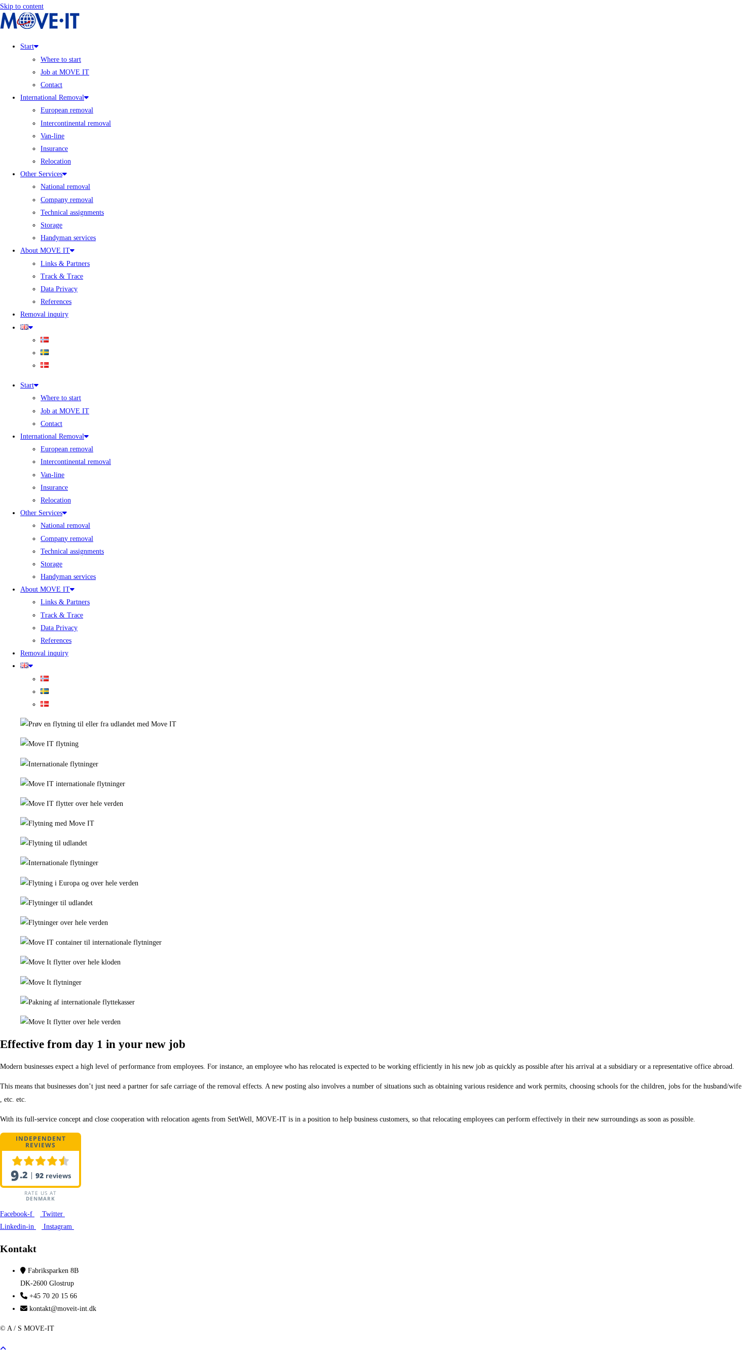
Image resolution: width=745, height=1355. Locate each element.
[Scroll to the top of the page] (3, 1348)
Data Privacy (59, 289)
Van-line (52, 136)
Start (27, 46)
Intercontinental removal (76, 123)
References (56, 301)
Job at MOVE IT (65, 72)
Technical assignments (72, 212)
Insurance (54, 148)
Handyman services (68, 238)
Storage (51, 225)
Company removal (67, 200)
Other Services (41, 174)
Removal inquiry (44, 314)
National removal (65, 186)
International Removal (52, 97)
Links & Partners (65, 263)
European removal (67, 110)
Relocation (56, 161)
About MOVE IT (45, 250)
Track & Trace (62, 276)
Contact (51, 85)
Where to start (61, 59)
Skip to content (22, 6)
